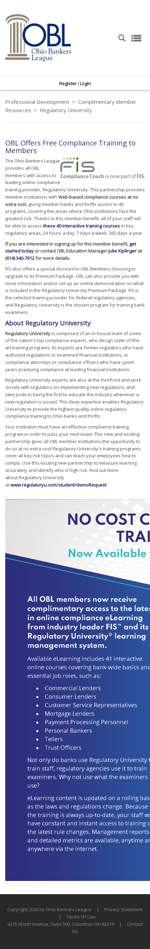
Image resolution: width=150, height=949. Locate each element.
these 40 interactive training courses (81, 226)
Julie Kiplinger (122, 251)
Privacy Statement (123, 909)
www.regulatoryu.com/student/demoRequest (58, 485)
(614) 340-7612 (20, 258)
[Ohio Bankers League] (38, 37)
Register (68, 83)
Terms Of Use (81, 917)
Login (85, 83)
